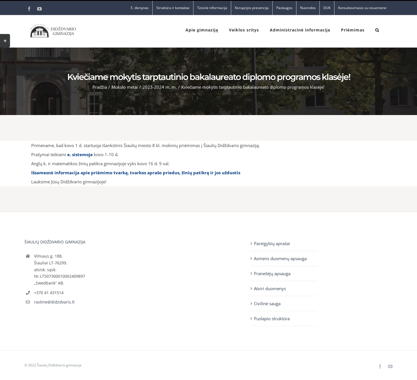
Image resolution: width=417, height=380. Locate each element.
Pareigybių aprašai (272, 243)
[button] (377, 29)
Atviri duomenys (270, 288)
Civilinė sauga (267, 303)
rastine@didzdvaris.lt (54, 302)
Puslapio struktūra (272, 318)
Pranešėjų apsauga (272, 273)
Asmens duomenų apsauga (280, 258)
